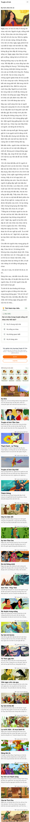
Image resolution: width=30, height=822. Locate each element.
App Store (15, 356)
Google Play (15, 360)
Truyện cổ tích (6, 2)
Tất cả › (27, 368)
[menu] (27, 2)
